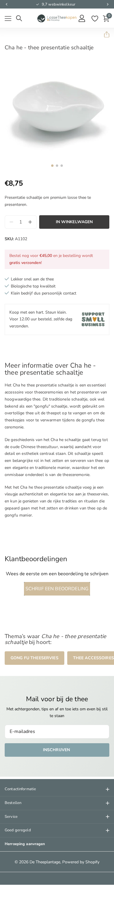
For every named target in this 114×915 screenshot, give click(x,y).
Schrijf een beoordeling (57, 589)
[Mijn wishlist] (94, 18)
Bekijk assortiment (8, 18)
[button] (6, 4)
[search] (19, 18)
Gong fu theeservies (34, 658)
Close (57, 789)
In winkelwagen (74, 222)
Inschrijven (57, 750)
